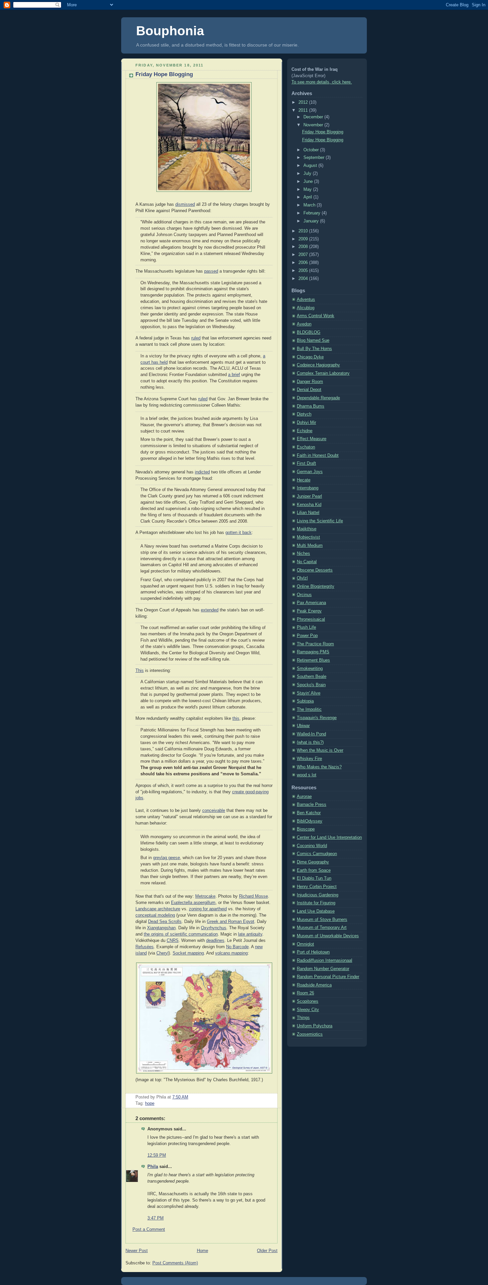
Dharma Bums (310, 406)
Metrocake (205, 896)
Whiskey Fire (309, 758)
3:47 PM (155, 1218)
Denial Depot (309, 389)
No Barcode (237, 947)
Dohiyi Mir (306, 422)
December (313, 117)
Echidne (304, 431)
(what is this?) (310, 742)
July (308, 173)
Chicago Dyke (310, 357)
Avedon (304, 324)
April (308, 197)
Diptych (304, 414)
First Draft (306, 463)
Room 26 (305, 993)
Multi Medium (310, 545)
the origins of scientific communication (181, 934)
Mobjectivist (308, 537)
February (312, 213)
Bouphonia (170, 31)
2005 (303, 270)
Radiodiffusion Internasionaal (324, 960)
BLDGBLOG (308, 332)
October (311, 150)
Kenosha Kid (309, 504)
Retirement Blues (313, 660)
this (235, 718)
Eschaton (306, 447)
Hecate (303, 480)
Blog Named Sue (313, 340)
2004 (303, 278)
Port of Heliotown (313, 952)
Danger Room (310, 381)
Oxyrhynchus (213, 928)
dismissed (185, 204)
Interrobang (307, 488)
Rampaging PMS (313, 652)
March (310, 205)
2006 (303, 262)
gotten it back (238, 532)
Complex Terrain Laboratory (323, 373)
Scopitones (307, 1001)
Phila (152, 1166)
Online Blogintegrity (315, 586)
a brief (234, 374)
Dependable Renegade (318, 398)
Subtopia (305, 701)
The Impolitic (309, 709)
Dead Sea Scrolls (165, 921)
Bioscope (306, 829)
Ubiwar (303, 725)
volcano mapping (231, 953)
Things (303, 1017)
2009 (303, 239)
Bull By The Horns (314, 348)
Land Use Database (316, 911)
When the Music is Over (320, 750)
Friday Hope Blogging (164, 74)
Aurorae (304, 796)
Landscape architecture (157, 909)
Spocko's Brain (311, 685)
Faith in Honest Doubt (318, 455)
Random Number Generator (323, 968)
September (314, 157)
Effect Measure (311, 439)
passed (211, 271)
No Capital (307, 562)
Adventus (306, 299)
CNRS (173, 940)
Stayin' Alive (308, 693)
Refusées (144, 947)
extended (209, 610)
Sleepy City (308, 1009)
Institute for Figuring (316, 903)
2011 (303, 110)
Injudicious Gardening (317, 895)
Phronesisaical (311, 619)
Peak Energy (309, 611)
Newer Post (136, 1250)
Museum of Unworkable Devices (328, 936)
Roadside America (314, 985)
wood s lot (306, 775)
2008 (303, 246)
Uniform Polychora (314, 1026)
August (310, 165)
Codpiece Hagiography (318, 365)
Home (202, 1250)
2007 (303, 254)
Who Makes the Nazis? (319, 767)
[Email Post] (190, 1097)
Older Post (267, 1250)
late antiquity (250, 934)
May (308, 189)
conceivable (213, 810)
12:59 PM (156, 1155)
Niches (303, 553)
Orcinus (304, 594)
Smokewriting (310, 668)
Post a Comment (148, 1229)
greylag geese (166, 857)
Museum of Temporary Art (322, 927)
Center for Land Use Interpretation (329, 837)
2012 (303, 102)
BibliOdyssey (309, 821)
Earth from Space (314, 870)
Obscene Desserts (315, 570)
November (313, 125)
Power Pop (307, 635)
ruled (196, 338)
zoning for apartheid (208, 909)
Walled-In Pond (311, 734)
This (139, 670)
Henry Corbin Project (317, 886)
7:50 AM (180, 1097)
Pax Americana (311, 602)
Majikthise (306, 529)
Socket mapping (188, 953)
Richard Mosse (253, 896)
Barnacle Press (311, 804)
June (308, 181)
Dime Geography (313, 862)
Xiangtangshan (161, 928)
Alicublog (305, 308)
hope (149, 1103)
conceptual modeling (155, 915)
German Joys (310, 471)
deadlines (215, 940)
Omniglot (305, 944)
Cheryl (162, 953)
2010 (303, 231)
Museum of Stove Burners (322, 919)
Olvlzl (302, 578)
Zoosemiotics (310, 1034)
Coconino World (312, 845)
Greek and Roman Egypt (230, 921)
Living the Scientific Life (320, 521)
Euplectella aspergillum (193, 902)
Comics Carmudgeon (317, 853)
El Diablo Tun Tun (314, 878)
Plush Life (306, 627)
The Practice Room (315, 644)
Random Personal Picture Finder (328, 976)
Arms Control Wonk (315, 316)
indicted (202, 472)
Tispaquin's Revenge (317, 717)
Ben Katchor (309, 813)
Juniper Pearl (309, 496)
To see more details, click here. (321, 82)
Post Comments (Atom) (175, 1263)
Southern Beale (311, 676)
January (311, 221)
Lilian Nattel (308, 512)
